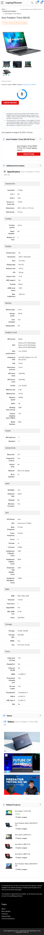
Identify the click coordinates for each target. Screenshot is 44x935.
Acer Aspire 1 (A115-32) (23, 811)
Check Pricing (10, 103)
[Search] (32, 3)
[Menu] (2, 3)
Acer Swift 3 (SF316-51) (23, 835)
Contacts (5, 914)
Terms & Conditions (8, 918)
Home (3, 9)
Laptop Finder (6, 916)
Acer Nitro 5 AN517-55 (22, 854)
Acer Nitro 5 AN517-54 (22, 844)
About (4, 909)
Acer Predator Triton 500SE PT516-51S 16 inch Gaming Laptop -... (27, 148)
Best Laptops (6, 911)
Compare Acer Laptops (9, 11)
